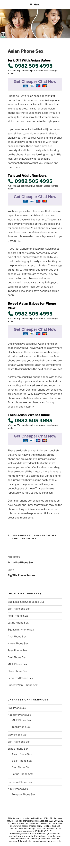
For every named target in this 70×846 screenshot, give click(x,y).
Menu (37, 4)
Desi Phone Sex (17, 657)
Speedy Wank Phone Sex (23, 685)
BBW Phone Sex (17, 734)
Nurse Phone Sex (18, 643)
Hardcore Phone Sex (20, 782)
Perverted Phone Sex (20, 678)
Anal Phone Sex (17, 636)
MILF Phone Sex (17, 664)
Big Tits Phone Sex (19, 608)
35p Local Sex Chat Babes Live (26, 601)
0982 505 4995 (33, 66)
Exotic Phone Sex (24, 538)
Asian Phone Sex (45, 535)
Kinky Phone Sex (18, 788)
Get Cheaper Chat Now (35, 81)
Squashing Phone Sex (21, 629)
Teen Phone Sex (17, 650)
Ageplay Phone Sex (19, 714)
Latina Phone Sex (18, 622)
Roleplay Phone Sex (23, 794)
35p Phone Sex (22, 535)
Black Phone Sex (18, 671)
